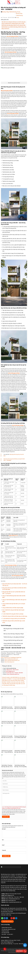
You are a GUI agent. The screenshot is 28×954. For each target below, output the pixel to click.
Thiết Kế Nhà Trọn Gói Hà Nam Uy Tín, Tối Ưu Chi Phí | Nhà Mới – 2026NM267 (7, 708)
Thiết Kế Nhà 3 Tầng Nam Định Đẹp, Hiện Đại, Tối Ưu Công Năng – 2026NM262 (20, 752)
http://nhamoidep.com (11, 900)
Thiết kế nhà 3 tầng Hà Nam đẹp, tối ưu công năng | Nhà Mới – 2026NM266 (20, 708)
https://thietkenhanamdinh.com (13, 898)
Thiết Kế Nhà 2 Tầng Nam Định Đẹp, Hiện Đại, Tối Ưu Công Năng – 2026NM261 (7, 767)
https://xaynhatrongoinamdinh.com (13, 902)
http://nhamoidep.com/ (9, 661)
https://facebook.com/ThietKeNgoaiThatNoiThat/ (11, 657)
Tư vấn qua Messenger (9, 949)
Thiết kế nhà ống (13, 11)
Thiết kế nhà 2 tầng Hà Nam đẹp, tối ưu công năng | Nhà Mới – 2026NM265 (7, 723)
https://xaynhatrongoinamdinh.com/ (12, 660)
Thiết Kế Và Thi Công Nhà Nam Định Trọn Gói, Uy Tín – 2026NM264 (7, 737)
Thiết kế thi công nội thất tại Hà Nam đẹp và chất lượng (14, 616)
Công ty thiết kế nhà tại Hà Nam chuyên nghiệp (12, 607)
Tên (3, 839)
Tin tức (18, 11)
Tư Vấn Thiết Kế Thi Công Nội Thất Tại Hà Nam (12, 614)
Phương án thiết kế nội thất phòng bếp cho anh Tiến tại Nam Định (20, 723)
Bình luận (4, 828)
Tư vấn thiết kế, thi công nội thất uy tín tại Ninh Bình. (13, 618)
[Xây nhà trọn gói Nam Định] (14, 2)
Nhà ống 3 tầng (5, 11)
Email (3, 845)
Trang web (4, 850)
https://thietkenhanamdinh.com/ (11, 659)
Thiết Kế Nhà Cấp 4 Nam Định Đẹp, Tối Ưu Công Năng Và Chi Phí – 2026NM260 (20, 767)
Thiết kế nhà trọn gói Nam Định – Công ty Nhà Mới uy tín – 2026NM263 (7, 752)
